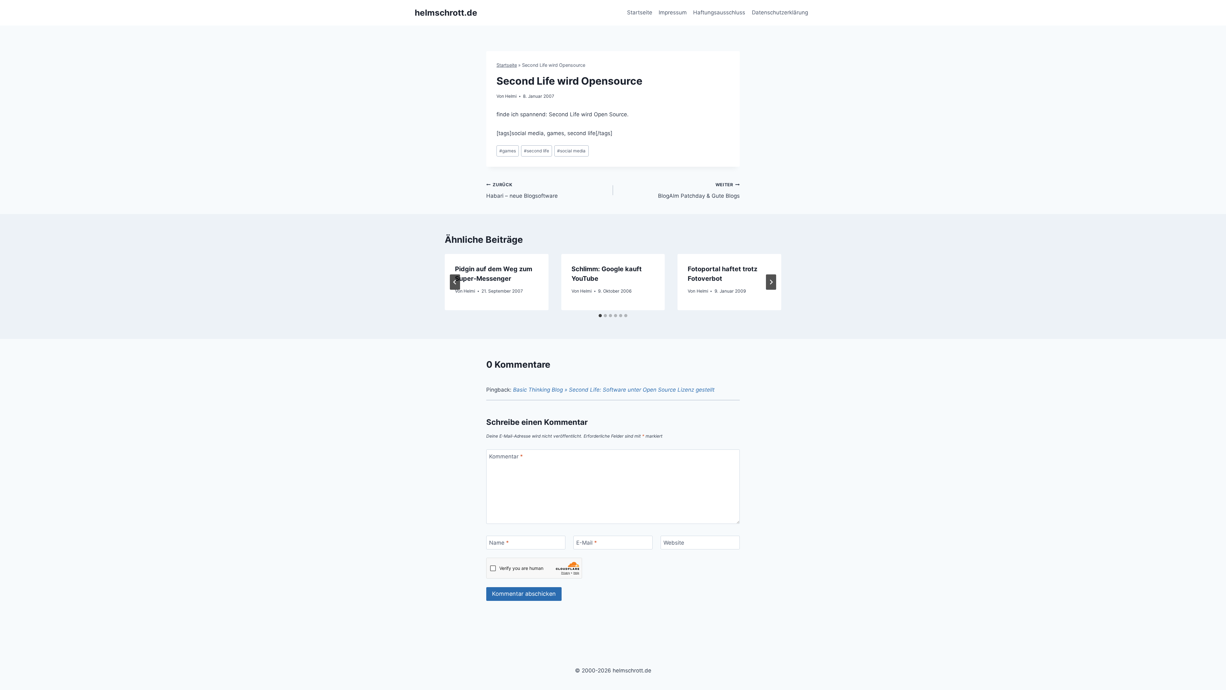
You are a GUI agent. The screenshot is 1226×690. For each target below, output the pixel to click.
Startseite (639, 12)
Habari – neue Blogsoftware (522, 190)
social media (571, 150)
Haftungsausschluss (719, 12)
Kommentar (506, 456)
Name (499, 543)
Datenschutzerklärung (780, 12)
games (507, 150)
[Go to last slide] (455, 282)
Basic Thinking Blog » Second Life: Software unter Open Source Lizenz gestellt (614, 390)
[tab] (600, 315)
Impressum (673, 12)
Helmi (511, 96)
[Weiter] (771, 282)
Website (673, 543)
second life (536, 150)
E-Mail (586, 543)
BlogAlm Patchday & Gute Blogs (699, 190)
